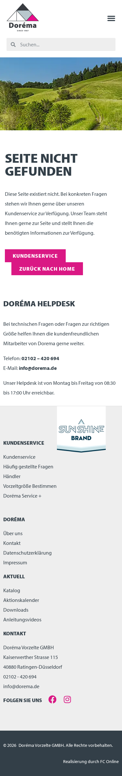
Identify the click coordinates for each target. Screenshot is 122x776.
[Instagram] (67, 699)
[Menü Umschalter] (111, 18)
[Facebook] (52, 699)
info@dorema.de (38, 368)
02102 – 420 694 (40, 358)
